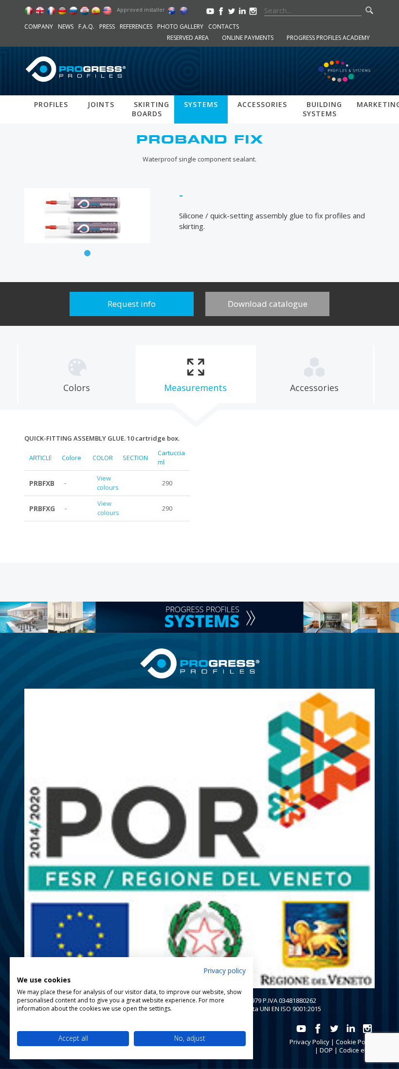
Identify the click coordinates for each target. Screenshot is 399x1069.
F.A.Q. (86, 26)
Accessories (262, 104)
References (136, 26)
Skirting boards (150, 109)
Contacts (223, 26)
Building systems (322, 109)
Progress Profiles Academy (328, 38)
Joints (101, 104)
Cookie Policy (355, 1041)
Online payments (247, 38)
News (65, 26)
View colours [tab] (108, 483)
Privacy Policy (309, 1041)
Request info (132, 303)
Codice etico (357, 1050)
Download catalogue (268, 303)
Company (38, 26)
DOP (326, 1050)
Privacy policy (224, 970)
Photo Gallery (180, 26)
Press (107, 26)
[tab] (76, 374)
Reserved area (188, 38)
